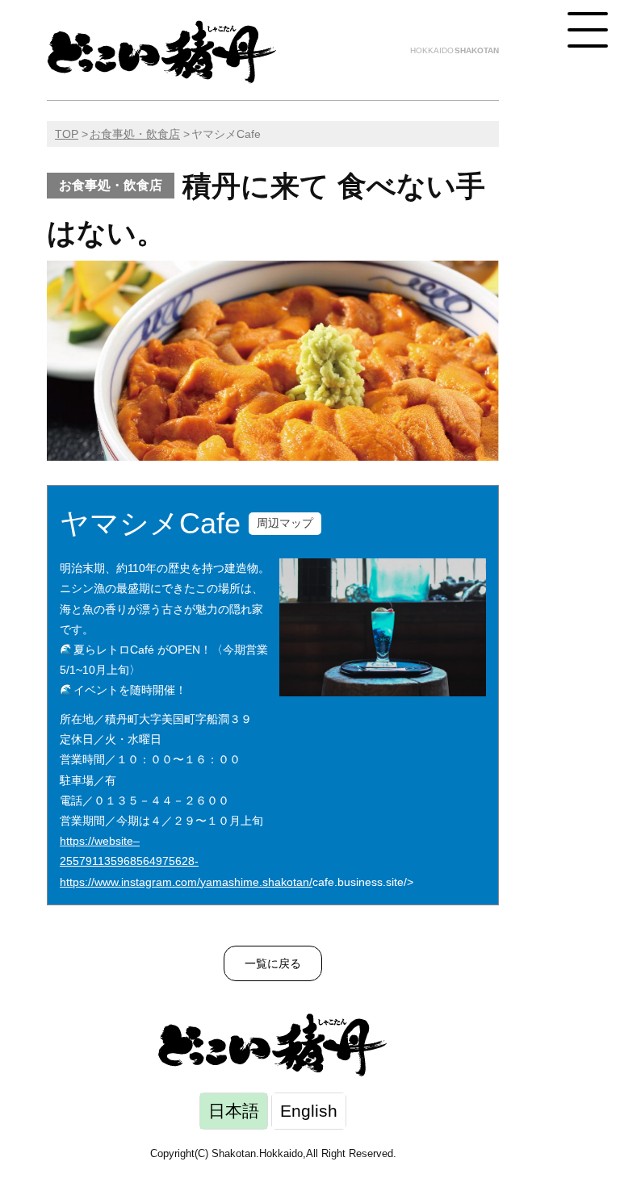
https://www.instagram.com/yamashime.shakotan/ (186, 881)
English (308, 1110)
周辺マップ (285, 522)
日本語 (233, 1110)
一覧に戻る (273, 963)
